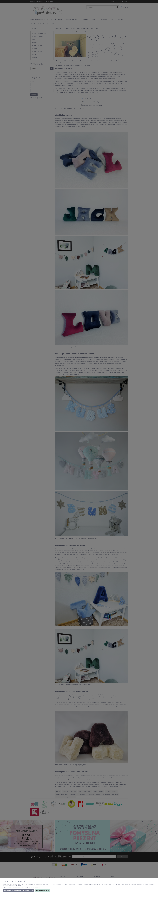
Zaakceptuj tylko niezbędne (12, 890)
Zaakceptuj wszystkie (42, 890)
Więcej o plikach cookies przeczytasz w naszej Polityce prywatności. (21, 887)
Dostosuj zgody (28, 890)
